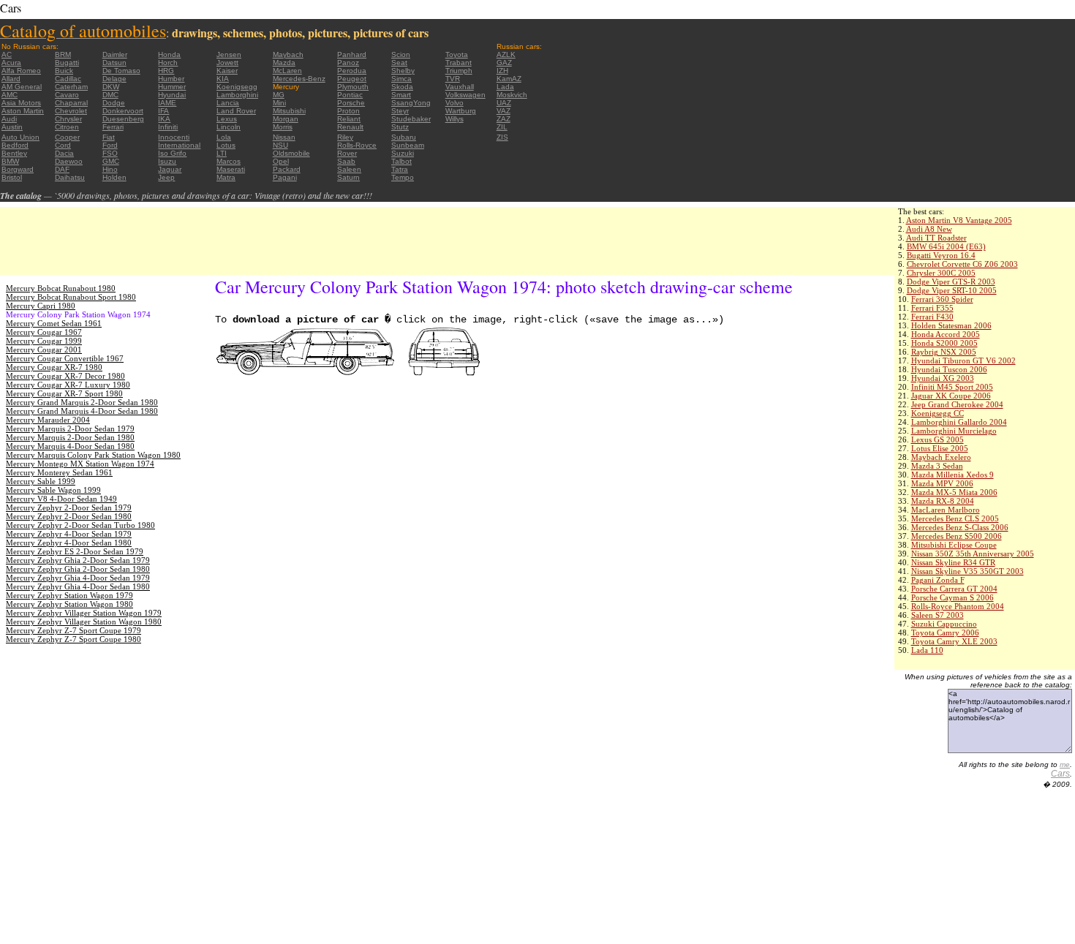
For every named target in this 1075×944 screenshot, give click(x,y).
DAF (62, 169)
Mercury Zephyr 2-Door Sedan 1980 (69, 516)
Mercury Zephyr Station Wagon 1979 (69, 595)
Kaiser (227, 71)
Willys (454, 119)
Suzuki (402, 153)
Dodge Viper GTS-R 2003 (951, 281)
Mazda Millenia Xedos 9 (952, 474)
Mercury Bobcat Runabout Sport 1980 (71, 296)
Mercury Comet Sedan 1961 (54, 323)
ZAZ (503, 119)
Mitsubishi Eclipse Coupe (954, 544)
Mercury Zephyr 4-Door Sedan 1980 (69, 542)
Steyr (400, 111)
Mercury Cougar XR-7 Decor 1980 (65, 375)
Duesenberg (123, 119)
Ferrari (113, 127)
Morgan (285, 119)
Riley (345, 137)
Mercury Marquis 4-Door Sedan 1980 (70, 446)
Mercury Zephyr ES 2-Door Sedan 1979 (74, 551)
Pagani (285, 177)
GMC (110, 161)
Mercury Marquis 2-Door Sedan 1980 (70, 437)
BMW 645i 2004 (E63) (946, 246)
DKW (110, 87)
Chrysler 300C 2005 (941, 272)
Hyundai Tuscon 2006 (949, 369)
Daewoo (69, 161)
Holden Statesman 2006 (951, 325)
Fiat (108, 137)
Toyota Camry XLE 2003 (954, 641)
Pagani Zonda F (938, 579)
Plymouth (353, 87)
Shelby (403, 71)
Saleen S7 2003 (937, 615)
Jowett (227, 62)
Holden (114, 177)
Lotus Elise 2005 (939, 448)
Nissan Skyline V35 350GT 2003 (967, 571)
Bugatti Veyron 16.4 (941, 255)
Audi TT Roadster (936, 237)
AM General (21, 87)
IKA (164, 119)
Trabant (458, 62)
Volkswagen (465, 95)
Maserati (230, 169)
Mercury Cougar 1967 (44, 332)
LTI (221, 153)
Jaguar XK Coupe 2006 (951, 395)
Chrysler (68, 119)
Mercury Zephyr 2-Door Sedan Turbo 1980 (80, 525)
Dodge (113, 103)
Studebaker (411, 119)
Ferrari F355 (932, 307)
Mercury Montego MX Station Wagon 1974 (80, 463)
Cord (63, 145)
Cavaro (67, 95)
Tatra (399, 169)
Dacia (64, 153)
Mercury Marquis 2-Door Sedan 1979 (70, 428)
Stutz (400, 127)
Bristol (11, 177)
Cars (1060, 774)
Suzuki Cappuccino (944, 623)
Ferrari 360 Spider (942, 299)
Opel (281, 161)
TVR (452, 79)
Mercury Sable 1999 (40, 481)
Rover (347, 153)
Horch (168, 62)
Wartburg (460, 111)
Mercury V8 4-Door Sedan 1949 (61, 498)
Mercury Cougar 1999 (44, 340)
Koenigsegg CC (937, 413)
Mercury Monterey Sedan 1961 (59, 472)
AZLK (506, 54)
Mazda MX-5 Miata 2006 (954, 492)
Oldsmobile (291, 153)
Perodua (351, 71)
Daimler (114, 54)
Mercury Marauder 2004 (48, 419)
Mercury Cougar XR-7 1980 (54, 367)
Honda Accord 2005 (945, 334)
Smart (401, 95)
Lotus (225, 145)
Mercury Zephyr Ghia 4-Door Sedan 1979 (78, 577)
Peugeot (351, 79)
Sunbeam (407, 145)
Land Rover (236, 111)
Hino (110, 169)
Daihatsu (70, 177)
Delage (114, 79)
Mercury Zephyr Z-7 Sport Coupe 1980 (73, 639)
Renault (350, 127)
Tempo (402, 177)
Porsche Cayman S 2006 (952, 597)
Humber (171, 79)
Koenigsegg (236, 87)
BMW (10, 161)
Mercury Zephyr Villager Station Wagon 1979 (84, 612)
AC (6, 54)
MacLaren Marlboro (945, 509)
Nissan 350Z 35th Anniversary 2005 (972, 553)
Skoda (402, 87)
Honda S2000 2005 (944, 343)
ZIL (502, 127)
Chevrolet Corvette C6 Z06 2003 (962, 264)
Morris (283, 127)
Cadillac (68, 79)
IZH (502, 71)
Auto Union (20, 137)
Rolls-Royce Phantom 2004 (957, 606)
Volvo (454, 103)
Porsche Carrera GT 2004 (954, 588)
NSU (280, 145)
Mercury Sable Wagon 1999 (53, 490)
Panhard (351, 54)
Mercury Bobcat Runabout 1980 (61, 288)
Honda (169, 54)
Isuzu (167, 161)
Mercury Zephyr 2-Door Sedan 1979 (69, 507)
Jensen (228, 54)
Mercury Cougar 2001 (44, 349)
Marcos (228, 161)
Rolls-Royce (357, 145)
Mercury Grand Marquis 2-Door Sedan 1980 (82, 402)
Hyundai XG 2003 (942, 378)
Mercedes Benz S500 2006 (956, 536)
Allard (10, 79)
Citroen (67, 127)
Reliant (349, 119)
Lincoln (228, 127)
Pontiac (350, 95)
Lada (505, 87)
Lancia (227, 103)
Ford (110, 145)
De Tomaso (121, 71)
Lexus (226, 119)
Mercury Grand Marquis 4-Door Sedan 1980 (82, 411)
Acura (11, 62)
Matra (225, 177)
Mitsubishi (289, 111)
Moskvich (512, 95)
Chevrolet (71, 111)
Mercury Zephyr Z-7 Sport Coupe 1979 (73, 630)
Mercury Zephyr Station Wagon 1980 (69, 604)
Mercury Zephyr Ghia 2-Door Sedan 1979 (78, 560)
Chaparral (71, 103)
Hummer (172, 87)
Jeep (166, 177)
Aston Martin (22, 111)
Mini (279, 103)
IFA (163, 111)
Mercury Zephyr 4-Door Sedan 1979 (69, 533)
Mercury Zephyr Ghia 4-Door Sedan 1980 (78, 586)
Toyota (456, 54)
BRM (63, 54)
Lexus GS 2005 (937, 439)
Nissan (284, 137)
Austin (12, 127)
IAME (167, 103)
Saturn (348, 177)
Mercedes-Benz (299, 79)
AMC (9, 95)
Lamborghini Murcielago (954, 430)
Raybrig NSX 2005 (943, 351)
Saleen (349, 169)
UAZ (504, 103)
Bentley (14, 153)
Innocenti (173, 137)
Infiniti (168, 127)
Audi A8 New (929, 228)
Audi (9, 119)
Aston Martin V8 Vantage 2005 (959, 220)
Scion (400, 54)
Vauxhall (459, 87)
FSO (110, 153)
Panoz (348, 62)
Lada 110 (927, 650)
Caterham (71, 87)
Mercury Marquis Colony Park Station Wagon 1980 (93, 454)
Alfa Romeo (21, 71)
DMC (110, 95)
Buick (64, 71)
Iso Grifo (172, 153)
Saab (346, 161)
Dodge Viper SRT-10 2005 (952, 290)
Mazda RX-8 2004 (942, 500)
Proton (348, 111)
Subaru (403, 137)
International (179, 145)
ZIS (502, 137)
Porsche (351, 103)
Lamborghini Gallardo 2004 (959, 422)
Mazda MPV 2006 (942, 483)
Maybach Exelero (941, 457)
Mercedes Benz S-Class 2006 (959, 527)
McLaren (287, 71)
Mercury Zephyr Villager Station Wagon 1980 (84, 621)
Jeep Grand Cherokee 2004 (957, 404)
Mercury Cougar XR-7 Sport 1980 (64, 393)
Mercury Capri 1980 (40, 305)
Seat (399, 62)
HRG (166, 71)
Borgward (17, 169)
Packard (287, 169)
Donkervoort (122, 111)
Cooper (67, 137)
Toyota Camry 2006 (945, 632)
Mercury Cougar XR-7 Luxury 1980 (68, 384)
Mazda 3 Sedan (937, 465)
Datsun (114, 62)
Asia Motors (21, 103)
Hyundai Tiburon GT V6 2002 (963, 360)
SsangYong (411, 103)
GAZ (504, 62)
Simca (401, 79)
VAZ (503, 111)
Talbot (401, 161)
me (1065, 764)
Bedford (15, 145)
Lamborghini (237, 95)
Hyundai (172, 95)
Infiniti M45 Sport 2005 (952, 386)
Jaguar (169, 169)
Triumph (458, 71)
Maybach (288, 54)
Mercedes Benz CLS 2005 (955, 518)
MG (278, 95)
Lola (223, 137)
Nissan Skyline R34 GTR (953, 562)
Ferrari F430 (932, 316)
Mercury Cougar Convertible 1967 (65, 358)
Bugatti (67, 62)
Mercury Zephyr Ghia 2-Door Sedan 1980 (78, 568)
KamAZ (509, 79)
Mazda (284, 62)
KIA (222, 79)
